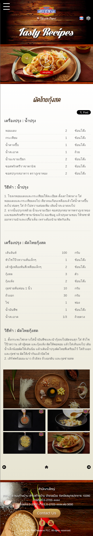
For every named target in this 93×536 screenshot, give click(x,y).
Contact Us (46, 513)
